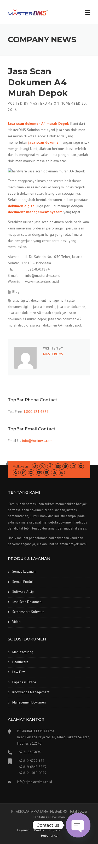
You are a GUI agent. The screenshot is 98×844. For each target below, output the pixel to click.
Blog (15, 291)
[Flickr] (31, 472)
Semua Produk (22, 581)
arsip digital (21, 300)
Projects (54, 830)
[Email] (46, 472)
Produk (39, 830)
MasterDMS (41, 103)
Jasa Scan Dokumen (27, 602)
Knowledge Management (30, 692)
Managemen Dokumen (29, 702)
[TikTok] (35, 466)
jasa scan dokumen (71, 307)
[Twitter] (42, 466)
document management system (54, 300)
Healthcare (20, 662)
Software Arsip (23, 591)
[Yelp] (16, 472)
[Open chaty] (78, 825)
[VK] (81, 466)
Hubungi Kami (51, 835)
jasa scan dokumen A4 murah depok (55, 325)
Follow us (20, 466)
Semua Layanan (24, 571)
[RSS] (54, 472)
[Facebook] (50, 466)
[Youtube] (39, 472)
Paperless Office (24, 682)
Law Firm (18, 672)
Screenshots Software (28, 612)
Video (16, 622)
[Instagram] (73, 466)
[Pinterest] (65, 466)
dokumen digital (20, 307)
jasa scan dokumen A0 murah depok (34, 313)
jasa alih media (44, 307)
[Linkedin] (58, 466)
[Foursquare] (23, 472)
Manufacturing (22, 652)
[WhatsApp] (62, 472)
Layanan (23, 830)
